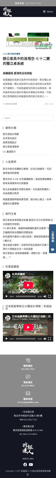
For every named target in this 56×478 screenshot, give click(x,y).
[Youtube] (31, 464)
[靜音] (45, 296)
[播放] (6, 296)
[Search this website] (28, 118)
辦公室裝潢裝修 (11, 146)
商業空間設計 (10, 142)
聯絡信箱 (28, 399)
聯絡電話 (28, 366)
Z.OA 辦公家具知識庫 (11, 54)
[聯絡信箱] (28, 393)
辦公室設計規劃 (11, 134)
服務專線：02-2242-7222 (28, 3)
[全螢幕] (49, 296)
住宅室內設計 (10, 138)
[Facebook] (25, 464)
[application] (28, 285)
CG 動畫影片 (9, 151)
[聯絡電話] (28, 360)
